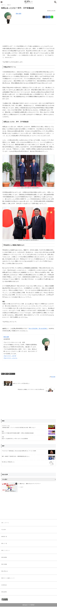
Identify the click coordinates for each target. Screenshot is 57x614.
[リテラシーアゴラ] (9, 487)
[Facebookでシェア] (46, 17)
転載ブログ (12, 373)
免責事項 (5, 591)
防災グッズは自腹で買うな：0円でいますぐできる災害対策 (15, 438)
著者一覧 (5, 536)
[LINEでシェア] (52, 17)
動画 (3, 420)
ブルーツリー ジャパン (10, 358)
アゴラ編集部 (20, 487)
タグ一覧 (5, 543)
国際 (7, 373)
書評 (3, 445)
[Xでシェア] (44, 17)
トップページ (6, 522)
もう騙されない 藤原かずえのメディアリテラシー (29, 483)
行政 (3, 436)
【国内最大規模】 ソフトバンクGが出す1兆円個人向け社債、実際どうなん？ (19, 427)
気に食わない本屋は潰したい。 (9, 461)
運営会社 (5, 585)
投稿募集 (5, 557)
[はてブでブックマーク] (49, 17)
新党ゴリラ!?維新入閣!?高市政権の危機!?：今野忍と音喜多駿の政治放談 (18, 433)
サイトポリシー (6, 550)
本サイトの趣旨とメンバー (9, 578)
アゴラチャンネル (6, 425)
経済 (3, 373)
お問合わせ (5, 571)
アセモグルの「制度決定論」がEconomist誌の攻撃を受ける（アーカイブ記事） (19, 450)
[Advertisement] (28, 34)
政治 (3, 431)
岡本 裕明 (18, 13)
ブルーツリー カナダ (10, 356)
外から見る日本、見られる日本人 (38, 328)
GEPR (4, 529)
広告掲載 (5, 564)
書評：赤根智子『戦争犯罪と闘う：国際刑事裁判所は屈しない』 (16, 456)
